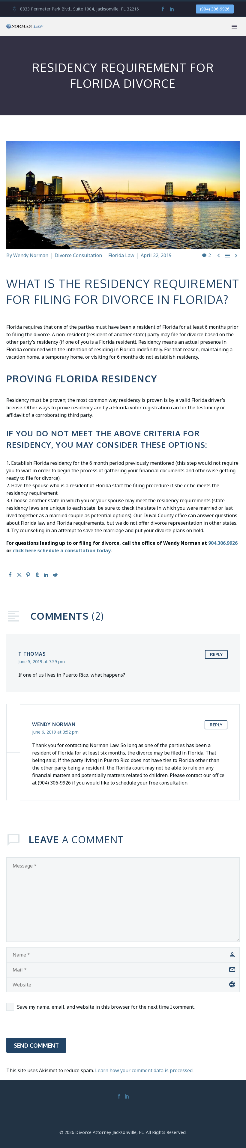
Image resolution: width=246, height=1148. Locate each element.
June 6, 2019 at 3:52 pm (55, 732)
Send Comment (36, 1045)
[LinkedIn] (171, 9)
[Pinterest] (28, 574)
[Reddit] (55, 574)
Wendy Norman (30, 255)
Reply (216, 654)
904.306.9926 (223, 543)
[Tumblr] (37, 574)
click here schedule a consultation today (61, 550)
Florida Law (121, 255)
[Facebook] (162, 9)
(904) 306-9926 (215, 9)
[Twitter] (19, 574)
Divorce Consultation (78, 255)
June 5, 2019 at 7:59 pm (41, 661)
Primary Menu (234, 26)
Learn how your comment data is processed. (144, 1070)
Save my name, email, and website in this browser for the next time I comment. (106, 1007)
